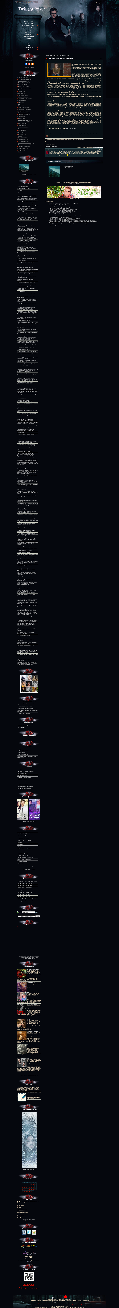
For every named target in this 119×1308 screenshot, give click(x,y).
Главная (88, 3)
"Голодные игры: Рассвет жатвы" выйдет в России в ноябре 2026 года (27, 205)
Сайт (19, 104)
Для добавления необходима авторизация (29, 956)
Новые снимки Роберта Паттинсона (26, 282)
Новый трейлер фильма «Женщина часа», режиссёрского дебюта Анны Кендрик (27, 342)
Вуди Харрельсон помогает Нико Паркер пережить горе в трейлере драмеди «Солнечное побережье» (27, 583)
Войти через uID (29, 60)
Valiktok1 (29, 1261)
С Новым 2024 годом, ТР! (24, 635)
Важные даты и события (24, 98)
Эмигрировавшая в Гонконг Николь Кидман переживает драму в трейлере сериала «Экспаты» (27, 655)
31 (33, 1191)
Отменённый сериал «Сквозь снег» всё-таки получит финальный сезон (27, 442)
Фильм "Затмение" (22, 84)
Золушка (20, 118)
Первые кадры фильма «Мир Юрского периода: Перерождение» (26, 354)
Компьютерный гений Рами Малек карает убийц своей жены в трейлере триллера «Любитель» (27, 300)
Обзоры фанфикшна (23, 96)
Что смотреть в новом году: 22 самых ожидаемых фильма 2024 (26, 617)
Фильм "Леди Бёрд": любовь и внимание (58, 206)
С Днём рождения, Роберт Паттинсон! (27, 413)
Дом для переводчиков (23, 779)
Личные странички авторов (24, 788)
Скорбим (20, 439)
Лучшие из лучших (22, 775)
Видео (19, 102)
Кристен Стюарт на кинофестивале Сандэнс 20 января (25, 579)
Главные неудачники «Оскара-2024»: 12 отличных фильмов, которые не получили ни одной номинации (27, 463)
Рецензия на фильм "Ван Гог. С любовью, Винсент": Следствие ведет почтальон (68, 214)
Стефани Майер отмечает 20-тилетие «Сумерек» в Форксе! (26, 209)
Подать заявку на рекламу (29, 821)
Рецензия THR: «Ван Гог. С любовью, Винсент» (60, 213)
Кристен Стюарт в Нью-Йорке (25, 451)
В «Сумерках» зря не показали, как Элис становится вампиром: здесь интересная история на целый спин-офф (27, 218)
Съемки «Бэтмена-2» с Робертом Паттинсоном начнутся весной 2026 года (26, 238)
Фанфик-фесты (21, 752)
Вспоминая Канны (22, 398)
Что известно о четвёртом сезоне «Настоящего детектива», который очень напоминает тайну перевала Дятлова (26, 646)
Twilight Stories (21, 868)
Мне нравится (52, 136)
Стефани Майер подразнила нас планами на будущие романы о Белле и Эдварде (27, 202)
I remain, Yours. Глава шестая (24, 889)
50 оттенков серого (22, 121)
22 (29, 1189)
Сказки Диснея (21, 125)
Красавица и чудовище (23, 120)
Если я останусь (22, 123)
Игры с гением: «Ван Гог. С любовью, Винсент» (60, 212)
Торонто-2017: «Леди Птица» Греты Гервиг (59, 217)
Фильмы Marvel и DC (23, 127)
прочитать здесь (69, 126)
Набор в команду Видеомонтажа (25, 708)
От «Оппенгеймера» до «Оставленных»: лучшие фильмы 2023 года (27, 643)
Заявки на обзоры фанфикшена (25, 786)
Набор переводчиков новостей (25, 706)
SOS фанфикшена (22, 773)
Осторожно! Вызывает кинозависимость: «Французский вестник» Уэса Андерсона (68, 222)
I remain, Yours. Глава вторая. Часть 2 (26, 898)
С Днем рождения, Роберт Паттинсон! (27, 258)
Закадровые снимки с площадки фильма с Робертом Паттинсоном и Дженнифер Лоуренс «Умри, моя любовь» (27, 370)
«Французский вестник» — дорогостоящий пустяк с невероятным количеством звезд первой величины (73, 221)
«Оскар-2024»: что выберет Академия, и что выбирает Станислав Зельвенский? (27, 460)
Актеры (20, 89)
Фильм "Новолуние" (23, 82)
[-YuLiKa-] (34, 1260)
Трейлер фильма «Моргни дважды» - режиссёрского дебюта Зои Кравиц (26, 430)
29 (29, 1191)
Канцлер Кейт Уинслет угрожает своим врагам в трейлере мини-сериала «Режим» (27, 547)
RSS (102, 3)
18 (35, 1187)
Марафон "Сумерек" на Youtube (25, 211)
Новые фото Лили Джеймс (24, 552)
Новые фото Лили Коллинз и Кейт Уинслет (28, 363)
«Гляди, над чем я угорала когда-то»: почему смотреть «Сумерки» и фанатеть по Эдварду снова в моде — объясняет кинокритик (27, 230)
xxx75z (19, 1260)
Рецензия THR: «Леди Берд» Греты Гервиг (59, 208)
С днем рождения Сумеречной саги (26, 243)
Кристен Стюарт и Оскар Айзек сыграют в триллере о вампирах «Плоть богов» (27, 423)
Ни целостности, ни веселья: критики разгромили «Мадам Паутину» (26, 531)
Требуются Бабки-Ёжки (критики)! (26, 704)
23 (31, 1189)
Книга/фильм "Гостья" (23, 88)
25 (35, 1189)
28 (27, 1191)
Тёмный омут (21, 863)
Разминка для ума (22, 141)
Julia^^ (38, 1260)
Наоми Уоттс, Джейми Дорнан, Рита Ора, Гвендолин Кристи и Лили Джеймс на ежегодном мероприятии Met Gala (27, 419)
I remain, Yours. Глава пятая (24, 894)
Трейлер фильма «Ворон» (24, 449)
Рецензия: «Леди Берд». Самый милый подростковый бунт (63, 209)
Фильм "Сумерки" (22, 81)
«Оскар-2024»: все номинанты (25, 576)
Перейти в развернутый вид (29, 958)
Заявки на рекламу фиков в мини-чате (29, 957)
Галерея (20, 91)
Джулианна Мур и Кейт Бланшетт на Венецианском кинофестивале (26, 366)
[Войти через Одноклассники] (32, 64)
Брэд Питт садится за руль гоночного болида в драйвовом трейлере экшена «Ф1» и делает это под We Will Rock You (27, 379)
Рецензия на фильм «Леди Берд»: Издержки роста (61, 210)
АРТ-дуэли (20, 150)
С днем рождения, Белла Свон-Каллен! (27, 351)
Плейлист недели (22, 139)
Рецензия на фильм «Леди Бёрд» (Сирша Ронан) (60, 204)
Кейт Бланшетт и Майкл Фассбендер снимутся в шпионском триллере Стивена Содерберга (27, 573)
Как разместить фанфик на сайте (26, 771)
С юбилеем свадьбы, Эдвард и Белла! (68, 167)
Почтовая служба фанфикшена (25, 781)
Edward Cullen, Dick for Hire (24, 833)
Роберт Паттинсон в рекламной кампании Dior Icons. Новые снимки (27, 333)
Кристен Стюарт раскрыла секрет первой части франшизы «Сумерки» (27, 512)
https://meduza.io (71, 128)
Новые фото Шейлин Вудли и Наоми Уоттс (28, 344)
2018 (51, 55)
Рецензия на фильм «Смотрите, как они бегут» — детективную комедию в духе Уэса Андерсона (72, 220)
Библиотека (21, 100)
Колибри (20, 842)
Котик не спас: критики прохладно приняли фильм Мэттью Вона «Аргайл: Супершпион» (27, 555)
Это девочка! (21, 432)
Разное (19, 151)
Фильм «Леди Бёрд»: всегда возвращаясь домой (60, 207)
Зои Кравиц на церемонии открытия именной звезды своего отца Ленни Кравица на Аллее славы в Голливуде (27, 445)
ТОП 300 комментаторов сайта (29, 174)
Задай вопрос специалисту (24, 750)
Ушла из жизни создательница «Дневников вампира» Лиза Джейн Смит (27, 270)
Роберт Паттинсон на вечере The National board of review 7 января (27, 285)
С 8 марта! (20, 190)
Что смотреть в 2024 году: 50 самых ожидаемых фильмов (26, 633)
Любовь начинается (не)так (24, 848)
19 (22, 1189)
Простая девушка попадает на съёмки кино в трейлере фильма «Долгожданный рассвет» (27, 543)
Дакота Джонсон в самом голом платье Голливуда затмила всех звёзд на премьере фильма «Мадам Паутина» (27, 534)
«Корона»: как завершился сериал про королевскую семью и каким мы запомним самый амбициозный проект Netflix (27, 663)
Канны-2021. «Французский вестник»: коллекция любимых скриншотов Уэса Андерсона (69, 223)
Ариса (29, 1260)
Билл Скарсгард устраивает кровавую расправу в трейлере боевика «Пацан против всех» (27, 492)
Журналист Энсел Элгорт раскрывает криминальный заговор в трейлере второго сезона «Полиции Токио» (27, 613)
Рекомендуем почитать (23, 144)
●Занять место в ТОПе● (29, 869)
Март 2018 (29, 1180)
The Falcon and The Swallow (24, 859)
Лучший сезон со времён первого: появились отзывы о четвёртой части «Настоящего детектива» (26, 624)
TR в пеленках (21, 137)
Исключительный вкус (23, 861)
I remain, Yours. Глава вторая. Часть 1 (26, 901)
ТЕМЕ (35, 1098)
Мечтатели (20, 844)
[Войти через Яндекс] (29, 64)
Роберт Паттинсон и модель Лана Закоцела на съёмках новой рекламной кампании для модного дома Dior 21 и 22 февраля (27, 504)
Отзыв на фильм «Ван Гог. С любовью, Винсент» (60, 216)
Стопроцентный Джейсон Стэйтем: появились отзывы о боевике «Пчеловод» (27, 610)
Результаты (25, 1219)
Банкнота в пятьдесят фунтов (25, 850)
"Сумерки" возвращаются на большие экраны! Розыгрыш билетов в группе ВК (26, 195)
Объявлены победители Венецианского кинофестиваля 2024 (26, 361)
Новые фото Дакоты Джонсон (25, 550)
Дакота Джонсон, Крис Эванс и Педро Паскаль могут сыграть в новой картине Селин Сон (26, 539)
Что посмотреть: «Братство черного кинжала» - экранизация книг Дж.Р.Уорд (26, 234)
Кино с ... (20, 135)
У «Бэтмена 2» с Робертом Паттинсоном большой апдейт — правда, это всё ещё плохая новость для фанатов (27, 375)
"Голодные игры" (22, 107)
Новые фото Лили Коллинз (24, 320)
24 (33, 1189)
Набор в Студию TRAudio (24, 713)
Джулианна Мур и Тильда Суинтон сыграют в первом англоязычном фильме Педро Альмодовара (27, 562)
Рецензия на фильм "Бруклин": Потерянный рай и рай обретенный (64, 218)
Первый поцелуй (22, 835)
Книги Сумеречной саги (23, 79)
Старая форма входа (29, 67)
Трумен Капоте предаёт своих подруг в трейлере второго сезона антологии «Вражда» (26, 629)
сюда (82, 141)
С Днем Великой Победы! (24, 415)
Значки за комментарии (23, 725)
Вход (99, 3)
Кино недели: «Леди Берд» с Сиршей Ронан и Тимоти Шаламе (63, 203)
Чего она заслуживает (23, 853)
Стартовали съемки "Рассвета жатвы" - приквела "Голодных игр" (27, 241)
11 (35, 1186)
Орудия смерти (21, 111)
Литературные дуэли (23, 148)
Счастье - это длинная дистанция (26, 865)
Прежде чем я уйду (22, 128)
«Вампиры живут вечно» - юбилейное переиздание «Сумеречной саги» (26, 273)
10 (33, 1186)
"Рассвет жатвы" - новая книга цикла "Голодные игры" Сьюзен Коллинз (26, 267)
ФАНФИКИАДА (21, 727)
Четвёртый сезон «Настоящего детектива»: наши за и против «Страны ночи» (27, 485)
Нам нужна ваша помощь (24, 386)
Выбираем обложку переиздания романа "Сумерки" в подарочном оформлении (27, 199)
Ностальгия (21, 130)
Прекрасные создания (23, 109)
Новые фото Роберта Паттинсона (26, 347)
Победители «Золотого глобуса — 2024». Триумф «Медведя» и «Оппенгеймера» (27, 621)
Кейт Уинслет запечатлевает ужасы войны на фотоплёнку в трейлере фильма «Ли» (27, 426)
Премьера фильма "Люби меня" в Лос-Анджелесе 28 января (26, 277)
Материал (64, 149)
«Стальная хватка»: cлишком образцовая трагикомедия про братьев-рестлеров (27, 600)
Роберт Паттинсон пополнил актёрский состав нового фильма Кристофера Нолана (27, 304)
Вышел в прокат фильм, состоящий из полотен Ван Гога (62, 211)
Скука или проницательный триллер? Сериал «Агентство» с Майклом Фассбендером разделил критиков (26, 308)
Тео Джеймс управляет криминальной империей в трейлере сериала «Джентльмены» (26, 497)
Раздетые (20, 846)
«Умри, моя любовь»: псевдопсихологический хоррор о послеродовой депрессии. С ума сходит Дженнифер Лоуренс (26, 248)
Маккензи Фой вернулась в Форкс (26, 192)
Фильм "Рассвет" (22, 86)
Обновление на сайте (23, 186)
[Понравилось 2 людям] (47, 135)
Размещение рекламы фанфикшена (29, 1075)
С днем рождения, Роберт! (24, 188)
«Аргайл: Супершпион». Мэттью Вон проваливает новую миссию (26, 524)
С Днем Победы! (22, 260)
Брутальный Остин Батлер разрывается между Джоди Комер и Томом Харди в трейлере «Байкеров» (27, 477)
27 (24, 1191)
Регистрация (94, 3)
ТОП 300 (20, 769)
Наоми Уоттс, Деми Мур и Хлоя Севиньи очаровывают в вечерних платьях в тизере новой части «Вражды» (27, 651)
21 (27, 1189)
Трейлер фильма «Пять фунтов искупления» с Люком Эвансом (25, 401)
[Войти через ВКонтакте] (26, 64)
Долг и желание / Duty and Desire (25, 840)
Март (54, 55)
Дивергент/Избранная (23, 114)
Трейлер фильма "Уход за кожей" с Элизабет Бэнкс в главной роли (25, 383)
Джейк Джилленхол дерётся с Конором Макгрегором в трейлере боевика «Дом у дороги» (26, 569)
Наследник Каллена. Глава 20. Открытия (27, 881)
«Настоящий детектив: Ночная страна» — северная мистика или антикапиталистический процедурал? (27, 591)
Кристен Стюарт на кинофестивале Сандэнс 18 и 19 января (25, 587)
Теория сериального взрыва (24, 143)
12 (22, 1187)
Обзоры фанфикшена (23, 784)
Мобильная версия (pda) (59, 1302)
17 (33, 1187)
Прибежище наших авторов (24, 777)
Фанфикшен (21, 93)
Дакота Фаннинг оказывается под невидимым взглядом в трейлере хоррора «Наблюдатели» (27, 481)
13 (24, 1187)
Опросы (20, 105)
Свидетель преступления (24, 838)
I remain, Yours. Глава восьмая (24, 885)
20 (24, 1189)
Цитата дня (20, 134)
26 (22, 1191)
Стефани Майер (22, 77)
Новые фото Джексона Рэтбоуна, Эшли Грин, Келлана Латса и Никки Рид (26, 389)
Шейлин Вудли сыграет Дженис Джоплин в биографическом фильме (27, 357)
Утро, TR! (20, 132)
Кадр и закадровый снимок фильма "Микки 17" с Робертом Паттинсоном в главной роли (27, 323)
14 (27, 1187)
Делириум (20, 116)
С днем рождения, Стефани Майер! (26, 293)
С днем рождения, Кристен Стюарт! (26, 434)
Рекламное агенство (23, 146)
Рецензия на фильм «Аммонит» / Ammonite (59, 225)
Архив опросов (32, 1219)
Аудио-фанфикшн (22, 95)
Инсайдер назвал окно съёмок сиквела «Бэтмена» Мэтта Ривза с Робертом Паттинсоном (26, 639)
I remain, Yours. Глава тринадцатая (25, 883)
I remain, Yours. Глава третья (24, 896)
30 (31, 1191)
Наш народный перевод (23, 754)
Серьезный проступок (23, 855)
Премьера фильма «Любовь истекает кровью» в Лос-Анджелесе (26, 467)
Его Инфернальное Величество (25, 857)
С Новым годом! (21, 291)
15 (29, 1187)
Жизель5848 (25, 1260)
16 (31, 1187)
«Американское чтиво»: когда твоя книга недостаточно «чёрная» (27, 515)
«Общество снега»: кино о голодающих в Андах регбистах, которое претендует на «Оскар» (27, 595)
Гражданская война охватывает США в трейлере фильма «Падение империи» (26, 558)
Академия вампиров (23, 112)
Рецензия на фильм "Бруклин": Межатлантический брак (62, 219)
